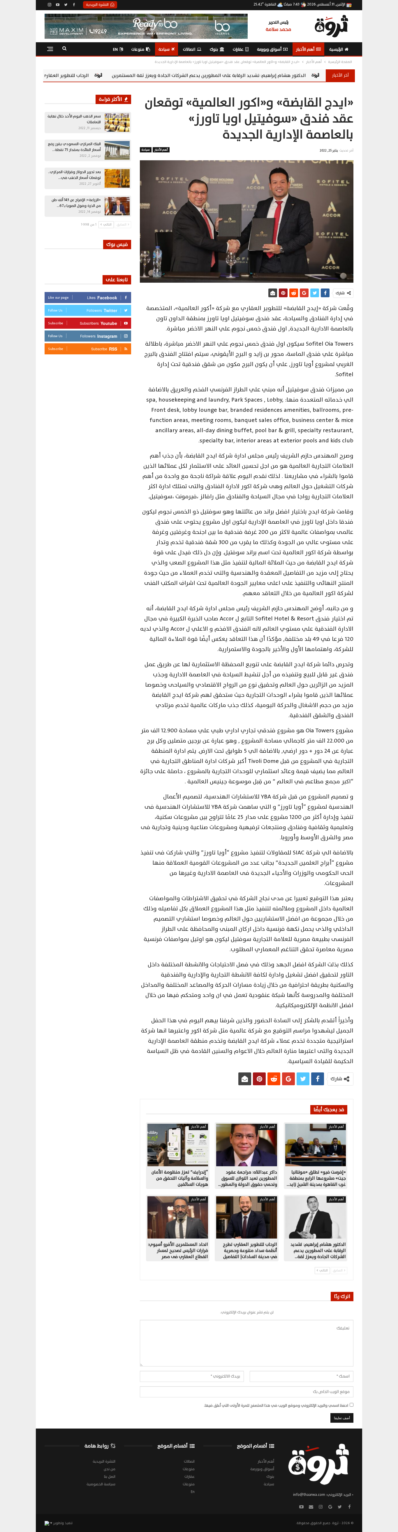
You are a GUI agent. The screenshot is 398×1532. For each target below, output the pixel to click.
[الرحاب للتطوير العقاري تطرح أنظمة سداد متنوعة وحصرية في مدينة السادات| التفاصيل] (246, 1217)
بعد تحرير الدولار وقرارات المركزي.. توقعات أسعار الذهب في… (74, 175)
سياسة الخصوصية (101, 1484)
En (115, 49)
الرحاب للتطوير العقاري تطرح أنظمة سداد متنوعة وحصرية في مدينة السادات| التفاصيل (88, 75)
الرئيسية (336, 49)
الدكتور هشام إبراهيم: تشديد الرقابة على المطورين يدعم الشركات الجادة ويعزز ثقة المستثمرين (296, 75)
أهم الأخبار (305, 49)
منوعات (137, 49)
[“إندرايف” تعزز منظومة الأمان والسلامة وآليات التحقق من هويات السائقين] (177, 1145)
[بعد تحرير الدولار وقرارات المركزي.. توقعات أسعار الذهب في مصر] (117, 178)
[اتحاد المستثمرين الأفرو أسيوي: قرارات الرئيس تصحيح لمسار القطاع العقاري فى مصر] (177, 1217)
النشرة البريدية (97, 4)
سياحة (164, 49)
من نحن (109, 1469)
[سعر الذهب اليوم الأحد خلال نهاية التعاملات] (117, 122)
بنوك (214, 49)
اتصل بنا (109, 1476)
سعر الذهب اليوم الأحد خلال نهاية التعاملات (74, 119)
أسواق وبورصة (269, 49)
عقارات (238, 49)
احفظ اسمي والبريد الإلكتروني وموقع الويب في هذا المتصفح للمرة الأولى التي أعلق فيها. (276, 1405)
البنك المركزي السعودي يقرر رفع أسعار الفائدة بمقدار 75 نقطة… (74, 147)
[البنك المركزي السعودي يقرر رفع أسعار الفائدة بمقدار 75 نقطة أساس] (117, 150)
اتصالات (189, 49)
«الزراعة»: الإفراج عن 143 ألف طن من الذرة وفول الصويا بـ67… (76, 203)
